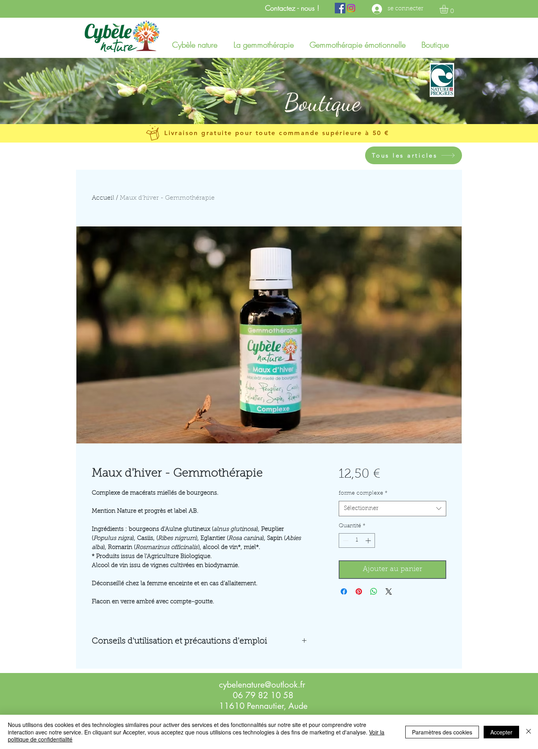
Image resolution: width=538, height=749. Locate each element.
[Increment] (369, 540)
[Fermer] (528, 732)
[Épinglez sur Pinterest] (359, 591)
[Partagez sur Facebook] (344, 591)
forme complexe (363, 493)
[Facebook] (340, 8)
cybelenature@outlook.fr (262, 684)
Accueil (103, 198)
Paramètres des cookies (442, 732)
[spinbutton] (357, 540)
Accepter (501, 732)
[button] (449, 9)
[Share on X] (388, 591)
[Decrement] (345, 540)
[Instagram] (351, 8)
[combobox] (392, 508)
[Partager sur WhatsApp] (373, 591)
